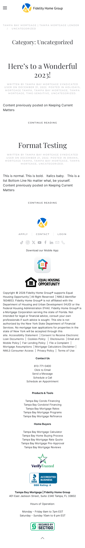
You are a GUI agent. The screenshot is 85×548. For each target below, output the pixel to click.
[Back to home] (42, 8)
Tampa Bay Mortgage (51, 90)
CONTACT (42, 234)
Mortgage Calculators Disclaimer (55, 346)
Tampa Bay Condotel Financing (42, 404)
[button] (5, 8)
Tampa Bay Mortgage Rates (42, 408)
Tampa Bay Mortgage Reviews (42, 447)
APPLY (23, 234)
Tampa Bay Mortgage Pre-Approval (42, 443)
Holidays (72, 87)
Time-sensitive (37, 93)
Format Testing (42, 145)
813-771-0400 (42, 366)
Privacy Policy (45, 350)
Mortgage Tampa (18, 90)
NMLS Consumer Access (18, 350)
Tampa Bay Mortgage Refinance (42, 416)
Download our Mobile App (42, 250)
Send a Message (42, 373)
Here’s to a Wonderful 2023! (42, 70)
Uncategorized (63, 93)
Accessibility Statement (23, 335)
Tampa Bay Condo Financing (42, 400)
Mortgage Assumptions (17, 346)
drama (72, 157)
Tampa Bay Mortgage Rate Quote (42, 439)
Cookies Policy (37, 338)
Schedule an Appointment (42, 381)
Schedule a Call (42, 377)
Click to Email (42, 369)
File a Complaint (59, 342)
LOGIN (62, 234)
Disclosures (57, 338)
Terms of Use (66, 350)
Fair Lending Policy (33, 342)
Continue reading (42, 122)
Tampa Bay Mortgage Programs (42, 412)
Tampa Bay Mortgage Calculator (42, 431)
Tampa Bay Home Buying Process (42, 435)
